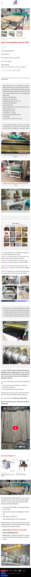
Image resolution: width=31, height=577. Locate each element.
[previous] (3, 19)
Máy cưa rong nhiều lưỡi (21, 67)
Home (2, 38)
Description (4, 79)
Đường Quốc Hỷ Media (14, 573)
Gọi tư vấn (3, 570)
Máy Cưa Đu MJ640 (21, 474)
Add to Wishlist (5, 64)
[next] (27, 19)
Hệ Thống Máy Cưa (11, 38)
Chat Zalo (3, 573)
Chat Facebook (4, 575)
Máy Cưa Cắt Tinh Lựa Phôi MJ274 (7, 475)
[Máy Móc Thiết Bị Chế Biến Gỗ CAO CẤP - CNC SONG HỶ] (15, 2)
